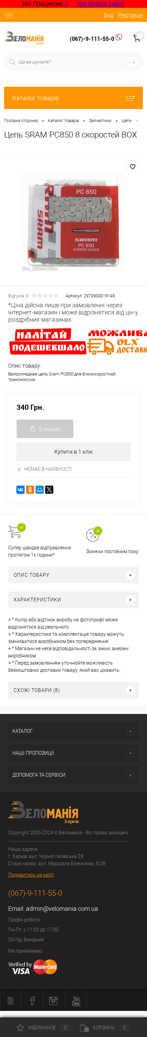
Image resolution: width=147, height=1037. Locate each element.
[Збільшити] (73, 222)
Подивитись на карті (31, 875)
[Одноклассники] (30, 490)
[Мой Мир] (40, 490)
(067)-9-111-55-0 (93, 39)
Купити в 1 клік (73, 452)
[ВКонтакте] (20, 490)
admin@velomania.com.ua (62, 908)
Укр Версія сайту (100, 3)
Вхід (108, 15)
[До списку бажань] (132, 167)
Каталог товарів (35, 98)
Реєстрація (130, 15)
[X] (49, 490)
